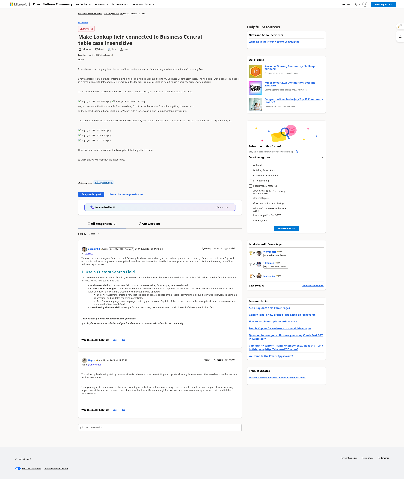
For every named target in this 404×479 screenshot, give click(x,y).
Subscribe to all (286, 228)
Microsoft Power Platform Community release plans (277, 377)
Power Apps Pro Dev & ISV (267, 215)
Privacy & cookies (349, 457)
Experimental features (265, 186)
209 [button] (278, 263)
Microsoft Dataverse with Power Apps (270, 209)
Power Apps (117, 13)
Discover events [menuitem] (118, 4)
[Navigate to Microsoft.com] (18, 4)
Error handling (261, 180)
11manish (268, 262)
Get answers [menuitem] (99, 4)
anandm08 (94, 248)
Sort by (82, 233)
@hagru (89, 253)
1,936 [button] (105, 248)
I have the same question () (126, 194)
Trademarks (383, 457)
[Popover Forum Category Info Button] (296, 152)
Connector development (266, 175)
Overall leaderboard (313, 285)
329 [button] (280, 252)
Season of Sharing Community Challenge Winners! (290, 67)
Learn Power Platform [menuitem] (141, 4)
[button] (346, 4)
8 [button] (112, 55)
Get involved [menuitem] (82, 4)
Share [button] (113, 49)
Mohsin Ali (269, 276)
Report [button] (126, 49)
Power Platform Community (52, 4)
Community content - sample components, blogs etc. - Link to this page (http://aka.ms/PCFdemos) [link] (286, 347)
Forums (107, 13)
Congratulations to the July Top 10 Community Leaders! (293, 100)
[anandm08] (84, 249)
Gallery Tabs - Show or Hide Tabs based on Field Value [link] (282, 314)
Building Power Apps (104, 182)
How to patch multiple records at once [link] (273, 321)
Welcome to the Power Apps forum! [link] (271, 356)
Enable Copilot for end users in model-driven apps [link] (280, 328)
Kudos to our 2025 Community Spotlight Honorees (289, 84)
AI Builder (258, 165)
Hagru (107, 55)
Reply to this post (91, 194)
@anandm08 (94, 364)
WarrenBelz (269, 251)
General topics (261, 198)
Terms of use (367, 457)
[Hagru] (84, 360)
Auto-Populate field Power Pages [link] (269, 308)
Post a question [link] (383, 4)
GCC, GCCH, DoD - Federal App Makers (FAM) (269, 192)
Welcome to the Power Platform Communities (274, 41)
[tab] (102, 225)
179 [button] (279, 276)
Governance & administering (268, 203)
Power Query (260, 220)
